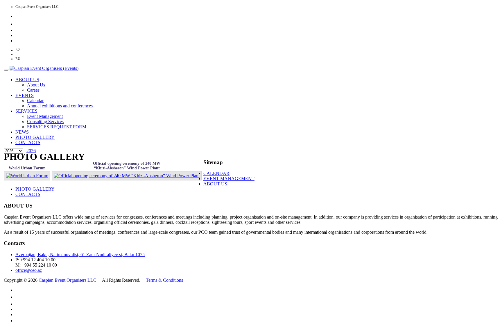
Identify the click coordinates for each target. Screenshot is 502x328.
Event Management (45, 116)
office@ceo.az (28, 270)
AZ (17, 50)
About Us (36, 84)
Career (33, 90)
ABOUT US (27, 79)
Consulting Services (45, 121)
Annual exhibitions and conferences (60, 105)
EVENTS (24, 95)
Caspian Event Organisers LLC (67, 280)
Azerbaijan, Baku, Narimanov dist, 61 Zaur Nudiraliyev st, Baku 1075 (80, 254)
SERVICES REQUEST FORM (56, 126)
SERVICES (26, 111)
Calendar (35, 100)
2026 (31, 150)
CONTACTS (27, 142)
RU (17, 59)
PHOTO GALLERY (35, 137)
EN (17, 54)
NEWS (22, 132)
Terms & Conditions (164, 280)
